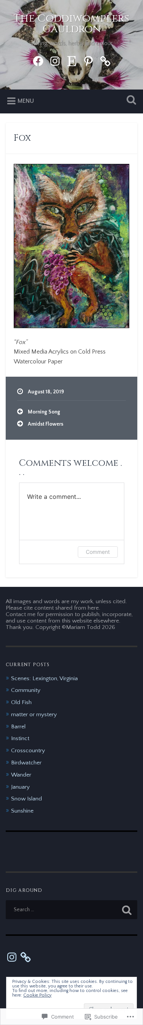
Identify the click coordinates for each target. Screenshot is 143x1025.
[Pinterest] (88, 60)
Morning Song (44, 412)
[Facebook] (38, 60)
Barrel (18, 726)
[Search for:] (71, 909)
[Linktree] (105, 60)
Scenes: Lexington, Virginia (44, 678)
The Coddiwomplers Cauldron (71, 23)
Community (25, 690)
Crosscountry (28, 750)
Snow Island (26, 798)
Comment (98, 552)
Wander (21, 775)
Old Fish (21, 702)
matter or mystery (34, 714)
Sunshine (22, 811)
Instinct (20, 738)
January (20, 787)
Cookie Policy (37, 995)
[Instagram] (55, 60)
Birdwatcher (26, 762)
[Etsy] (72, 60)
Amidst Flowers (45, 424)
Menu (26, 100)
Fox (22, 138)
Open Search (130, 101)
